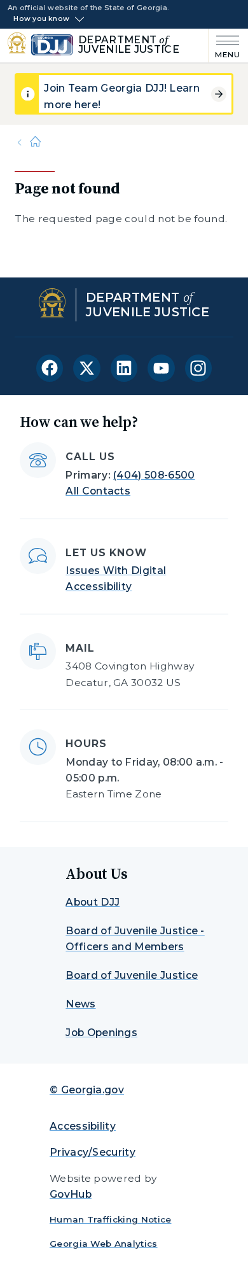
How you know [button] (41, 19)
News (80, 1004)
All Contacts (97, 491)
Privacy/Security (92, 1152)
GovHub (71, 1194)
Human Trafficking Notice (111, 1219)
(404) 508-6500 (154, 475)
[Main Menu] (224, 45)
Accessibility (83, 1126)
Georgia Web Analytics (104, 1243)
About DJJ (92, 902)
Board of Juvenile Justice (131, 975)
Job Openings (101, 1033)
